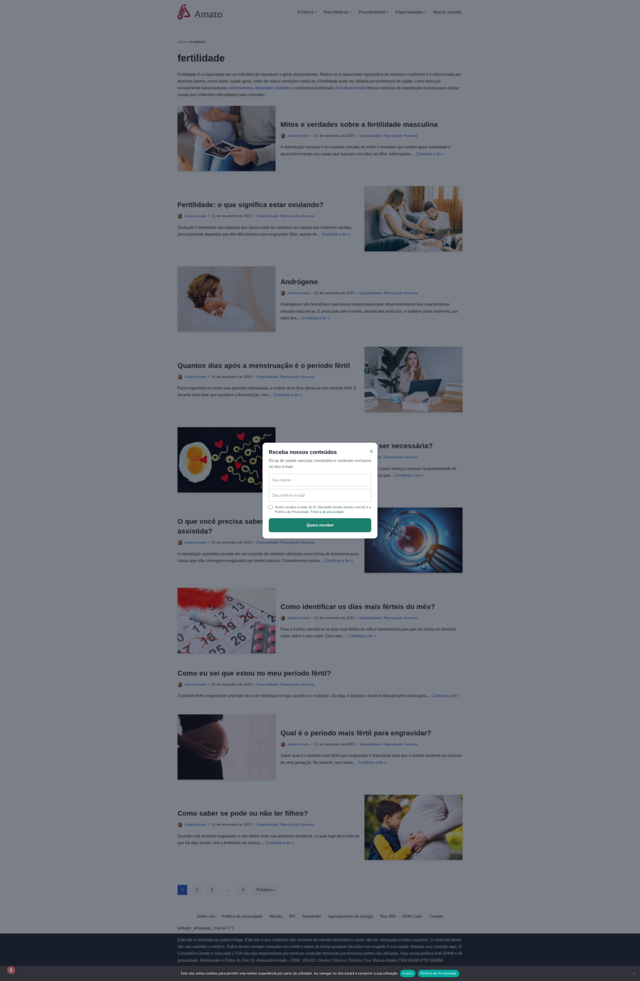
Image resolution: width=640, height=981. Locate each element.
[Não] (633, 973)
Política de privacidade (327, 512)
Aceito (407, 973)
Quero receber (320, 525)
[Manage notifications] (11, 970)
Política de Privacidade (438, 973)
